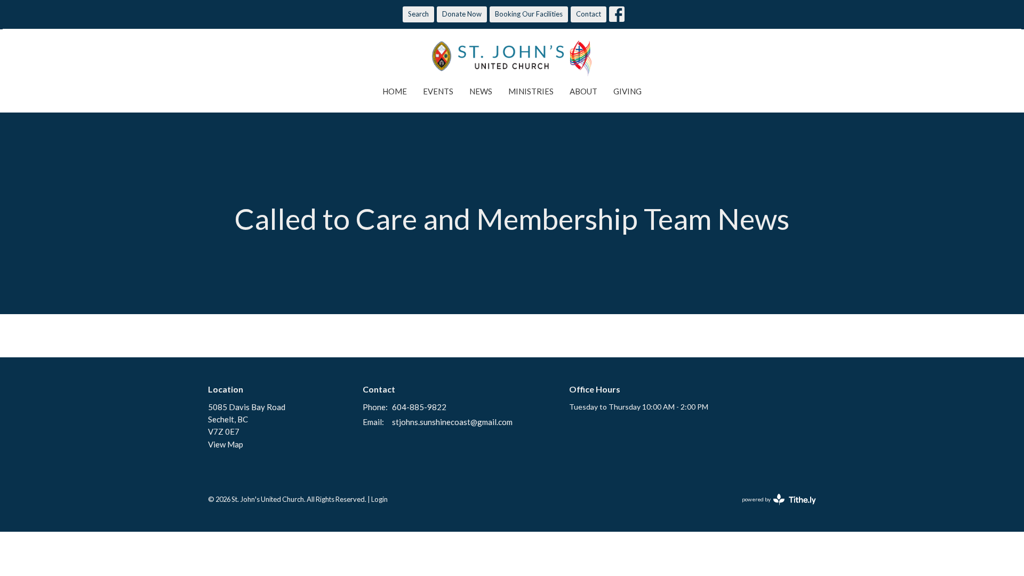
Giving (627, 91)
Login (379, 499)
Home (394, 91)
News (480, 91)
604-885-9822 (419, 407)
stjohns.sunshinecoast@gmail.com (452, 422)
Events (438, 91)
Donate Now (462, 14)
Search (418, 14)
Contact (588, 14)
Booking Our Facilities (529, 14)
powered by (773, 508)
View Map (225, 444)
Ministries (531, 91)
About (583, 91)
